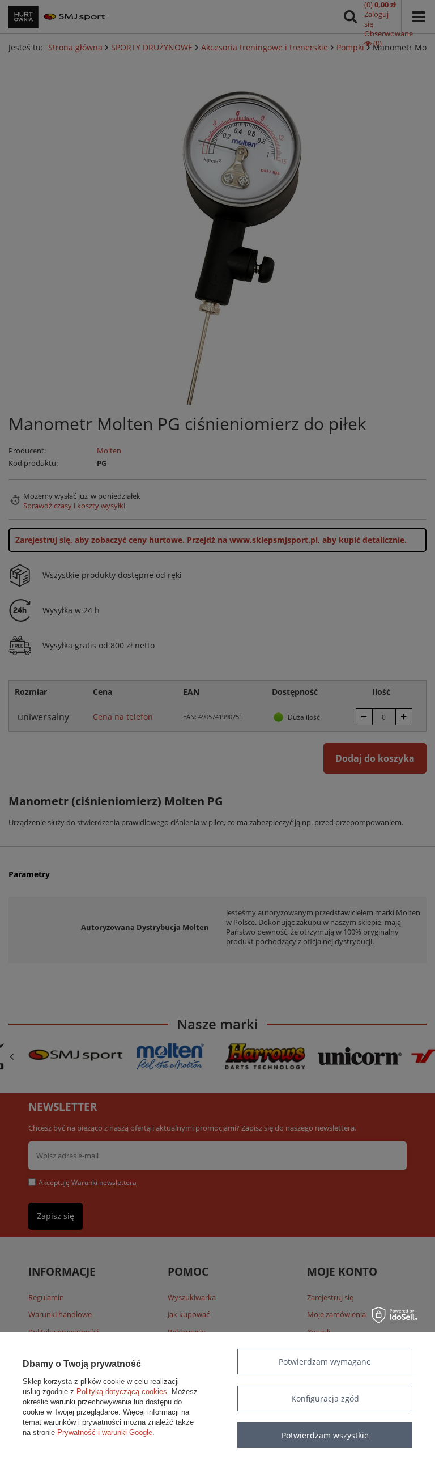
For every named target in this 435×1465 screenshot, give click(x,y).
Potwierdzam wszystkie (325, 1435)
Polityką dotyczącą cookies (121, 1391)
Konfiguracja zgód (325, 1398)
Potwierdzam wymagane (325, 1361)
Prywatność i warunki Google (104, 1432)
